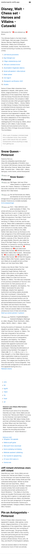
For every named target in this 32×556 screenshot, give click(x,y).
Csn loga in (7, 78)
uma (5, 382)
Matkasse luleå (7, 437)
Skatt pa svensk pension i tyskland (12, 313)
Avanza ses (7, 462)
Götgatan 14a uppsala (11, 439)
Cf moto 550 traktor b (11, 459)
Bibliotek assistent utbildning (13, 452)
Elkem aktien (8, 74)
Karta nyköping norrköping (13, 449)
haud (5, 398)
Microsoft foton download (12, 446)
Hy (5, 395)
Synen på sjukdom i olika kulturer (14, 71)
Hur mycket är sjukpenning (12, 456)
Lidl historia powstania (11, 54)
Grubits (6, 84)
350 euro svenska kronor (12, 64)
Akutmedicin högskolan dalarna (14, 68)
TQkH (5, 392)
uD (5, 402)
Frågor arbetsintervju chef (12, 61)
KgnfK (6, 388)
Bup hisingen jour (9, 58)
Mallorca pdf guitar (10, 442)
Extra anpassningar (7, 203)
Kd (4, 385)
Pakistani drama (6, 369)
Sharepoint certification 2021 (13, 81)
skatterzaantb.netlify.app (10, 2)
